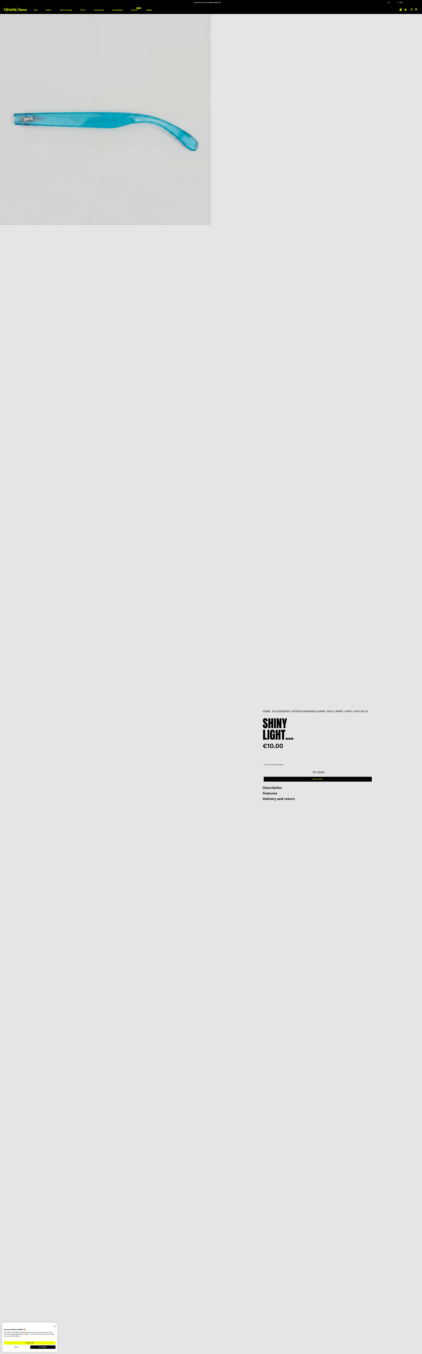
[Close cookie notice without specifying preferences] (54, 1326)
